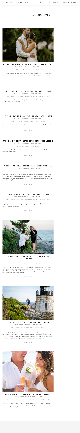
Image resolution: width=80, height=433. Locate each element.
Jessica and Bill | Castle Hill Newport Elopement (28, 394)
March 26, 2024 (17, 118)
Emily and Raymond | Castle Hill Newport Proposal (28, 116)
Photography (25, 69)
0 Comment (38, 67)
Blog (26, 2)
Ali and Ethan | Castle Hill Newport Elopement (28, 194)
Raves (49, 2)
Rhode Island (31, 69)
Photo (21, 69)
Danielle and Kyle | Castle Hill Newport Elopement (28, 91)
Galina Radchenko (27, 67)
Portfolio (19, 2)
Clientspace (66, 2)
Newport (17, 96)
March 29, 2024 (17, 93)
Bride (17, 69)
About (11, 2)
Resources (56, 2)
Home (6, 2)
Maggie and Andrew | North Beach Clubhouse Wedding (28, 141)
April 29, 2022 (17, 324)
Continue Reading (28, 81)
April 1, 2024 (18, 67)
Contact (73, 2)
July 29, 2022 (18, 261)
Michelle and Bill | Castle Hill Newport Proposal (28, 166)
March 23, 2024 (17, 168)
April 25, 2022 (17, 397)
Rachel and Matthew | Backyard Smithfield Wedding (28, 64)
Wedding (39, 69)
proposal (31, 121)
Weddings (48, 96)
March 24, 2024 (17, 143)
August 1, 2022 (17, 196)
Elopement (13, 96)
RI (36, 96)
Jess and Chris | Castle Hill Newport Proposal (28, 322)
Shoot (40, 96)
